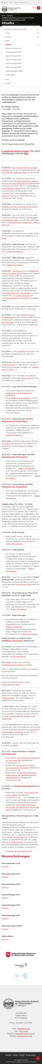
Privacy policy (31, 1055)
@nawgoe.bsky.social (24, 1036)
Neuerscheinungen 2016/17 (14, 71)
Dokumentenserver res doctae (16, 298)
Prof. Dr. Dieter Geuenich (14, 842)
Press (11, 2)
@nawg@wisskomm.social (25, 1033)
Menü (35, 8)
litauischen (23, 193)
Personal (8, 37)
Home (4, 16)
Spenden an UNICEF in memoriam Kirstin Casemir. (20, 207)
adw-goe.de (23, 1031)
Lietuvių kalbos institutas (11, 188)
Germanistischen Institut (16, 837)
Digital (7, 41)
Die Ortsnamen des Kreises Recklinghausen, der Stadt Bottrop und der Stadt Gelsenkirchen (21, 775)
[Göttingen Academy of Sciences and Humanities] (11, 9)
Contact (16, 2)
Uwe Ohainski (17, 271)
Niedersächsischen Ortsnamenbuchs (19, 393)
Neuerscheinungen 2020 (13, 63)
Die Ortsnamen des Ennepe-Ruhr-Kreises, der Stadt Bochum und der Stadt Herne (22, 807)
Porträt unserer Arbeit (24, 584)
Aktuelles (9, 44)
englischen (5, 196)
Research (10, 16)
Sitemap (8, 1055)
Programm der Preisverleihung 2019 (19, 851)
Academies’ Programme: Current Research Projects (18, 18)
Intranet (22, 2)
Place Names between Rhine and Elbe (14, 20)
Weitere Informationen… (15, 265)
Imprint (22, 1055)
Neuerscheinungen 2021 (13, 60)
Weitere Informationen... (15, 252)
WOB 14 (8, 444)
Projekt (8, 33)
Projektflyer (21, 351)
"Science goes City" (9, 365)
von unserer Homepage (21, 296)
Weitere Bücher (11, 75)
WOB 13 (23, 441)
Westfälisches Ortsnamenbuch (13, 665)
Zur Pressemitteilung (18, 656)
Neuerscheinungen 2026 (13, 48)
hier (21, 198)
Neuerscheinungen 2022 (13, 56)
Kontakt (8, 83)
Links (7, 79)
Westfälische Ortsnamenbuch (19, 398)
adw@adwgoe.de (23, 1029)
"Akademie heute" (8, 698)
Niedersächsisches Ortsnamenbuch (19, 293)
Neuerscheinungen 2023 (13, 52)
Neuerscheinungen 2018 (13, 67)
